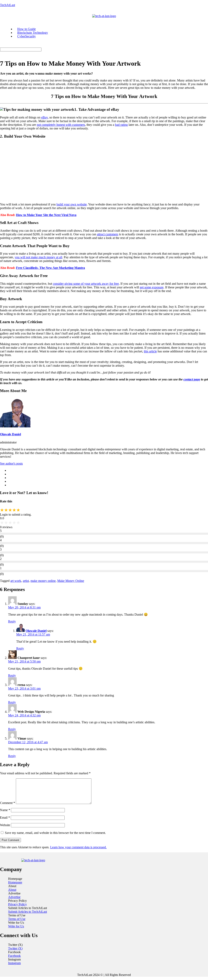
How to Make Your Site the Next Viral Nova (46, 215)
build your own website (71, 204)
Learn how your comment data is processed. (78, 847)
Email (5, 817)
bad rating (121, 124)
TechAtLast (7, 5)
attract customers (107, 234)
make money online (43, 580)
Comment (7, 803)
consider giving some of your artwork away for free (86, 283)
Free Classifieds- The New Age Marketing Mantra (50, 267)
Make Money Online (70, 580)
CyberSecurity (26, 36)
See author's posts (11, 463)
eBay (44, 117)
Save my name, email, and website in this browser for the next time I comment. (55, 832)
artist (26, 580)
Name (5, 810)
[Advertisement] (104, 170)
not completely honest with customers (61, 124)
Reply (12, 621)
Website (5, 825)
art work (15, 580)
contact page (191, 379)
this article (150, 351)
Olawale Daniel (10, 434)
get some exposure (152, 287)
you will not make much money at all (38, 257)
